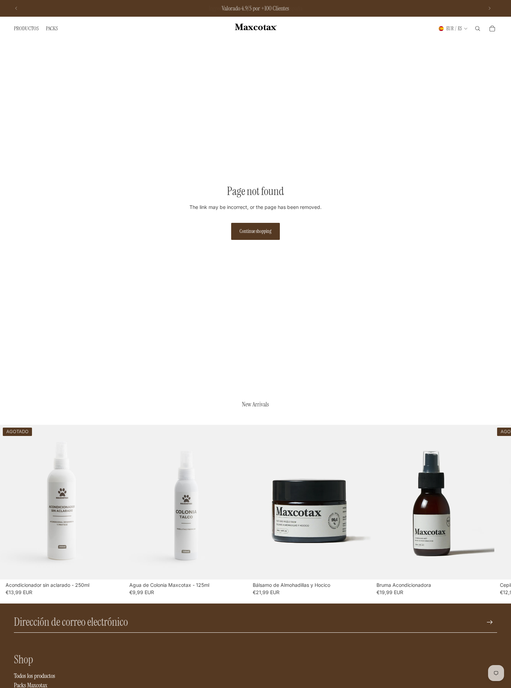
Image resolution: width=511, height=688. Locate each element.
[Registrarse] (489, 622)
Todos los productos (34, 676)
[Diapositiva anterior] (16, 8)
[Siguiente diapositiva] (489, 8)
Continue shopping (255, 231)
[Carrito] (492, 28)
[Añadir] (236, 568)
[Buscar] (477, 28)
